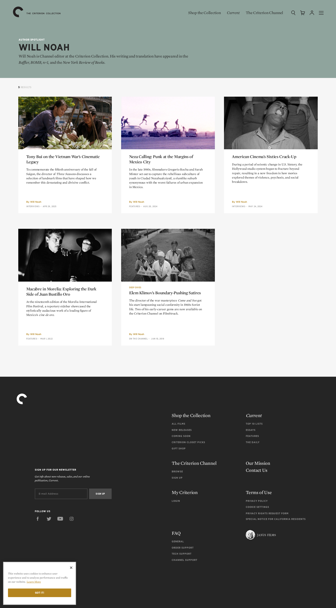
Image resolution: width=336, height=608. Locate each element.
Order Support (183, 547)
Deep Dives (135, 287)
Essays (251, 430)
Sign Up (177, 477)
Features (134, 206)
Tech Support (182, 553)
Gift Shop (179, 448)
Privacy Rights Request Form (267, 513)
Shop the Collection (204, 12)
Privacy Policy (257, 500)
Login (176, 500)
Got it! (39, 592)
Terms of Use (259, 492)
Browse (177, 471)
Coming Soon (181, 436)
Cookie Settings (257, 506)
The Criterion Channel (264, 12)
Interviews (32, 206)
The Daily (253, 442)
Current (233, 12)
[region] (39, 583)
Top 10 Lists (254, 423)
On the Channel (138, 339)
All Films (178, 423)
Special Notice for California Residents (276, 519)
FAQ (176, 533)
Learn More (34, 581)
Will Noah (35, 201)
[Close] (71, 567)
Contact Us (256, 470)
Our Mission (258, 463)
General (178, 541)
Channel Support (184, 560)
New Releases (182, 430)
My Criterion (185, 492)
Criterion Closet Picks (188, 442)
